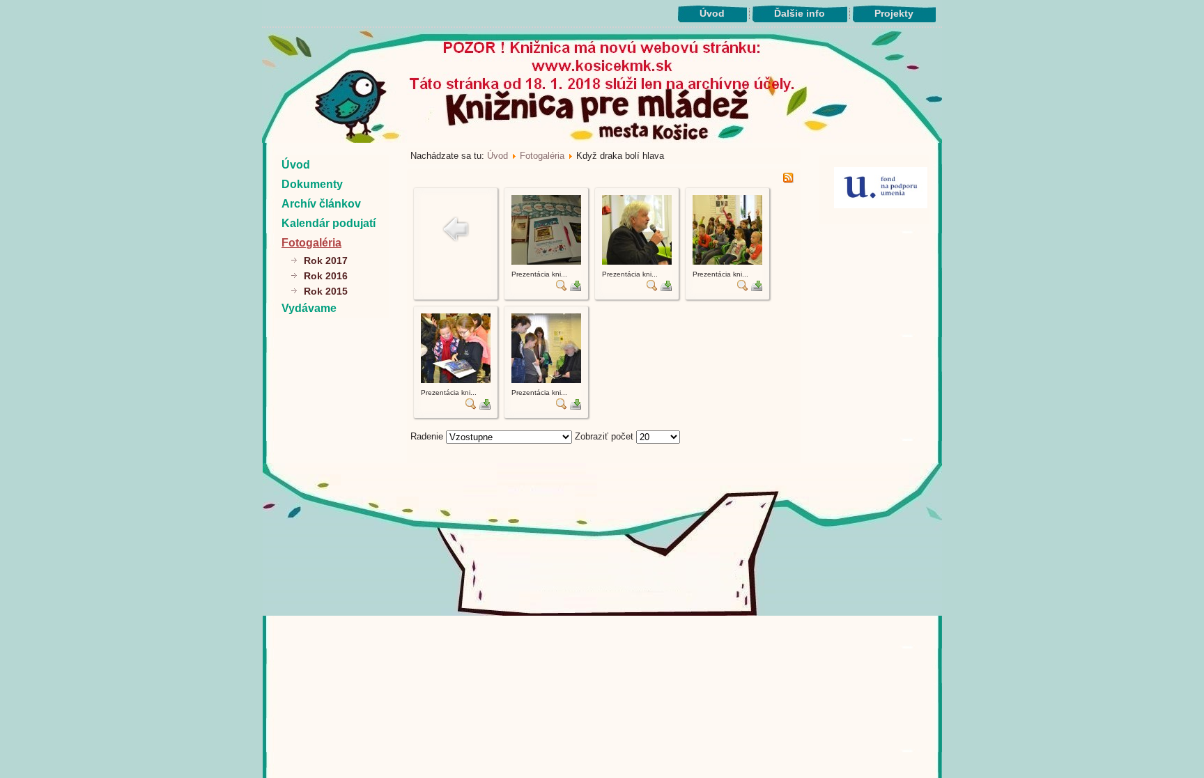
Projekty (893, 13)
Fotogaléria (311, 243)
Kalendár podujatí (328, 223)
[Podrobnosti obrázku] (561, 288)
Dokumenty (312, 184)
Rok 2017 (326, 260)
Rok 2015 (326, 291)
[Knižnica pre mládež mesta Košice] (602, 613)
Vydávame (309, 308)
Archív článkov (321, 204)
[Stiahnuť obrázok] (575, 288)
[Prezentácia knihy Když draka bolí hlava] (546, 261)
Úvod (712, 13)
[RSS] (788, 180)
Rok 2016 (326, 275)
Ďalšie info (799, 13)
